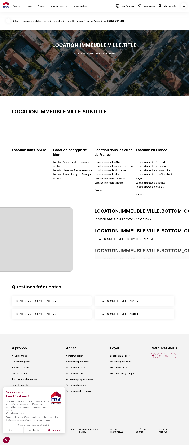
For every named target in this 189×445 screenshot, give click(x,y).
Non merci (13, 430)
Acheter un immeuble (76, 385)
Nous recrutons (19, 355)
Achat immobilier (74, 355)
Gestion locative (59, 5)
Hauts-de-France (74, 20)
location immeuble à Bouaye (150, 182)
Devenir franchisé (20, 385)
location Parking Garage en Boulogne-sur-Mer (73, 176)
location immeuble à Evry (107, 174)
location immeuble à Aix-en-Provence (114, 166)
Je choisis (34, 430)
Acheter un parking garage (79, 391)
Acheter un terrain (74, 373)
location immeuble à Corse (150, 186)
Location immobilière (120, 355)
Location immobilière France (35, 20)
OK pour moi (54, 430)
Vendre (41, 5)
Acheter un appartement (78, 361)
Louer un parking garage (122, 373)
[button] (6, 440)
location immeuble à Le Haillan (151, 161)
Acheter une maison (75, 367)
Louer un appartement (121, 361)
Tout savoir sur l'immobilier (24, 379)
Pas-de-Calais (93, 20)
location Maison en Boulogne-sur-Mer (72, 170)
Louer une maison (118, 367)
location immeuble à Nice (107, 161)
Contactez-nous (20, 373)
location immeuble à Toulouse (109, 178)
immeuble (57, 20)
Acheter (17, 5)
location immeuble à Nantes (108, 182)
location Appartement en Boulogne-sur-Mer (72, 164)
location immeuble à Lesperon (151, 166)
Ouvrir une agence (21, 361)
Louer (29, 5)
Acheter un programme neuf (79, 379)
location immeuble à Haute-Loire (153, 170)
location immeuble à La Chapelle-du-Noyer (155, 176)
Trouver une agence (21, 367)
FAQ (73, 429)
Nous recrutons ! (80, 5)
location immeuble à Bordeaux (110, 170)
